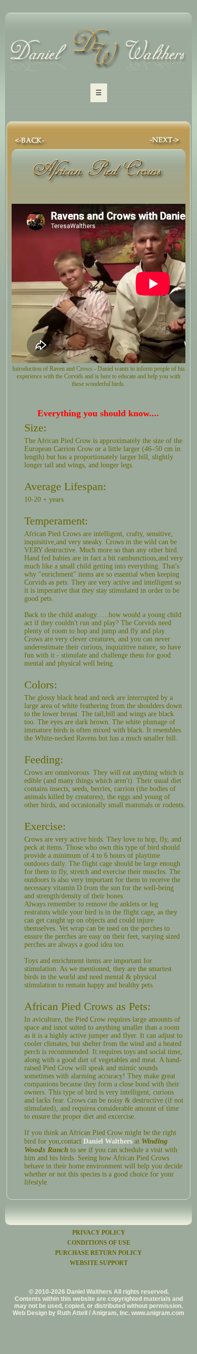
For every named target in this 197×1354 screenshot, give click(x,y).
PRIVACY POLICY (98, 1232)
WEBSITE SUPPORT (99, 1262)
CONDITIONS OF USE (98, 1242)
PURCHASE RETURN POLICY (98, 1252)
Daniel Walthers (107, 1141)
